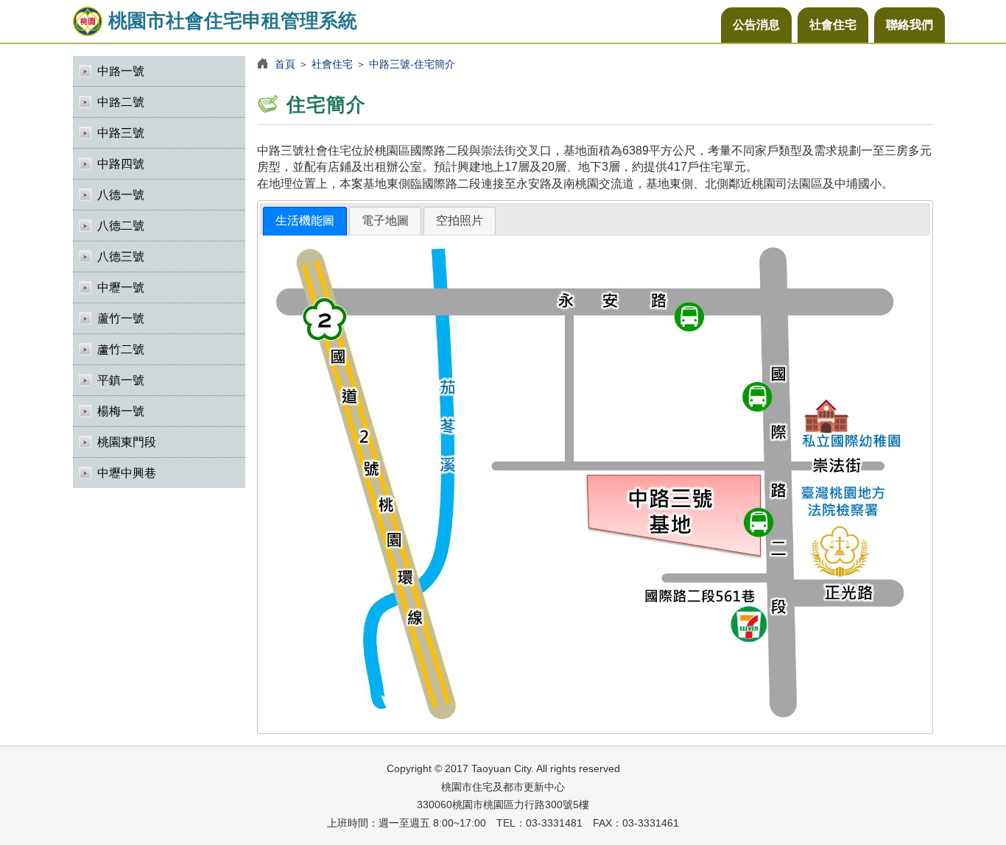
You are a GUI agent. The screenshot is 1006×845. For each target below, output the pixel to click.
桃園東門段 (126, 442)
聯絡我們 (909, 24)
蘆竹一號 (120, 318)
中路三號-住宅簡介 (412, 64)
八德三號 (120, 256)
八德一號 (120, 194)
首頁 (285, 64)
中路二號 (120, 102)
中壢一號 (120, 287)
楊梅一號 (120, 411)
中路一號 (120, 71)
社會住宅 (832, 24)
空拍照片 (459, 220)
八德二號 (120, 225)
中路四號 (120, 164)
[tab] (305, 221)
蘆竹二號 (120, 349)
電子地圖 (385, 220)
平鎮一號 (120, 380)
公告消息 (756, 24)
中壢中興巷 (126, 473)
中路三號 (120, 133)
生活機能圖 (304, 220)
